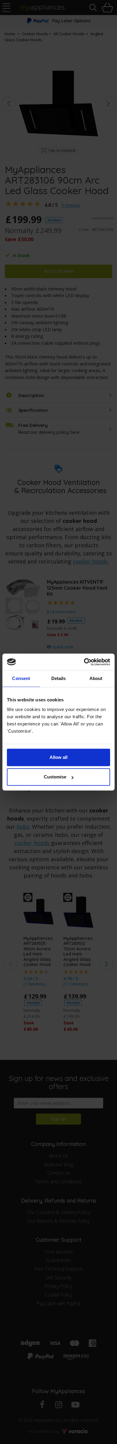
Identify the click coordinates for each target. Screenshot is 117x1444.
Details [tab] (58, 678)
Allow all (59, 757)
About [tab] (96, 678)
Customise (55, 776)
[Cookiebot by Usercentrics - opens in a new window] (84, 662)
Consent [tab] (21, 678)
